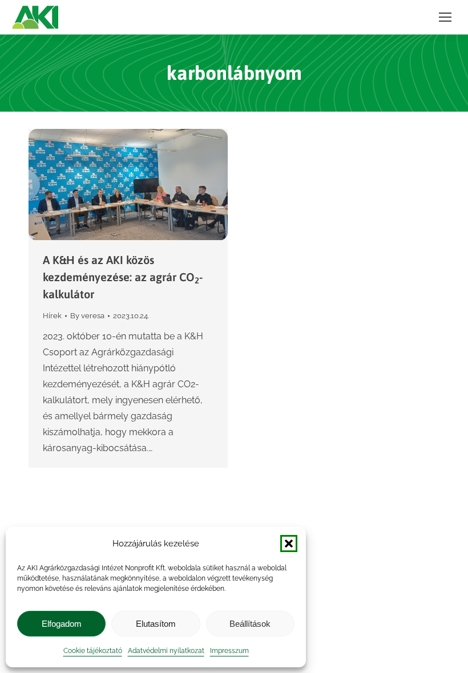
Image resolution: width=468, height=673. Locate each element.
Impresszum (229, 651)
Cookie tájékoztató (92, 651)
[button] (288, 543)
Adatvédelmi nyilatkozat (166, 651)
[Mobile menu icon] (445, 17)
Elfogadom (62, 624)
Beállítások (250, 624)
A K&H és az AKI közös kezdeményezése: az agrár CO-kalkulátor (123, 277)
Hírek (52, 315)
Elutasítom (156, 624)
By (87, 315)
